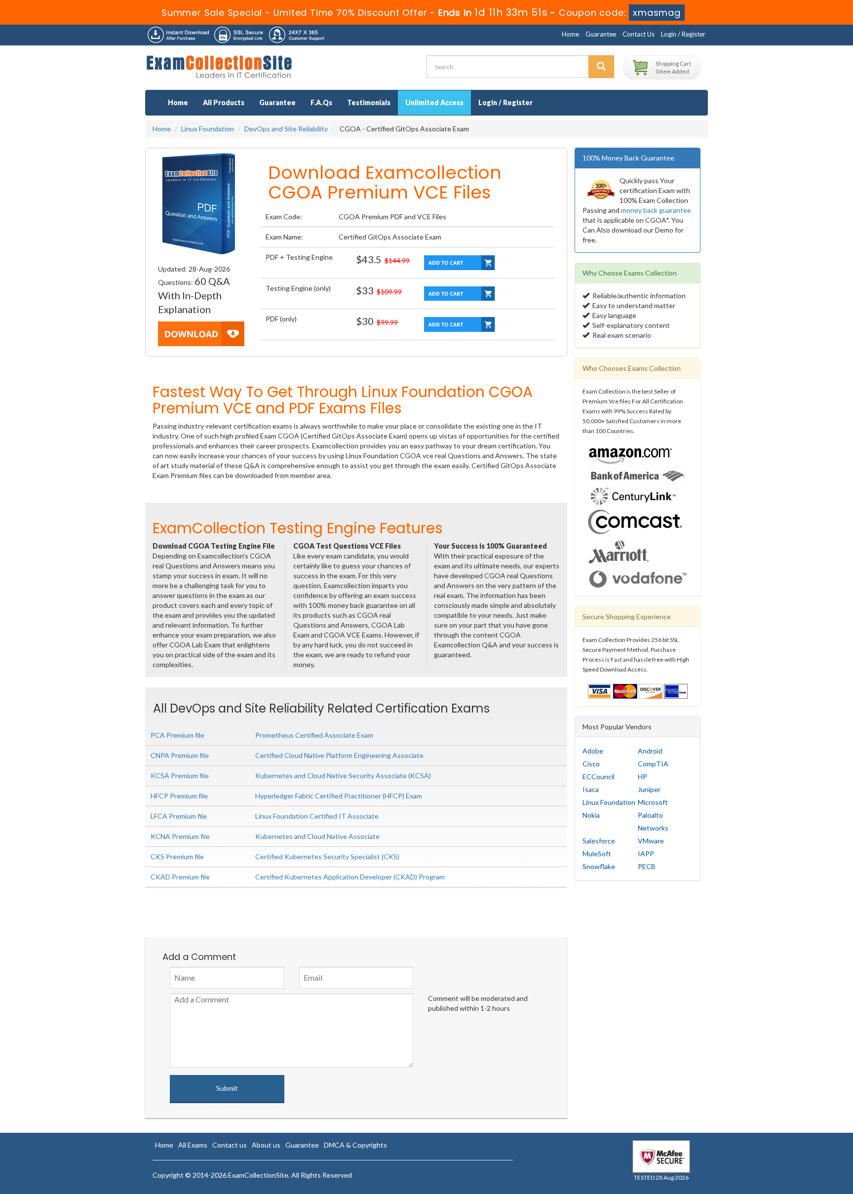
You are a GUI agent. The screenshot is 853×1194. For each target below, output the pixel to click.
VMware (651, 840)
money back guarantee (656, 210)
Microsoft (653, 802)
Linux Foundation (207, 128)
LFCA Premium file (179, 816)
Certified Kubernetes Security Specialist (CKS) (327, 856)
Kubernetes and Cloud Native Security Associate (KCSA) (343, 775)
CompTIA (653, 763)
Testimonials (368, 102)
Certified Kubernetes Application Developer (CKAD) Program (350, 877)
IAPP (646, 853)
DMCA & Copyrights (355, 1145)
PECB (647, 866)
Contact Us (638, 34)
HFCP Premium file (179, 796)
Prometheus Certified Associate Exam (314, 735)
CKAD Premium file (180, 877)
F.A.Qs (321, 102)
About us (266, 1145)
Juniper (649, 789)
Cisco (591, 763)
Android (650, 751)
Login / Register (683, 34)
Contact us (229, 1145)
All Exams (192, 1145)
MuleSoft (596, 853)
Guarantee (600, 34)
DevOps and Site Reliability (286, 128)
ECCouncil (598, 776)
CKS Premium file (177, 856)
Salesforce (598, 840)
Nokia (591, 815)
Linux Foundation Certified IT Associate (317, 816)
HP (642, 776)
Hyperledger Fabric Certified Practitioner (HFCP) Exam (338, 796)
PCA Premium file (177, 735)
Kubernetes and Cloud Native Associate (317, 836)
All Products (223, 102)
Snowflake (598, 866)
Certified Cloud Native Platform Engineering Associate (339, 755)
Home (570, 34)
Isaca (590, 789)
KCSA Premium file (180, 775)
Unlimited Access (434, 102)
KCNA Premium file (180, 836)
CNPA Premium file (180, 755)
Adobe (592, 751)
